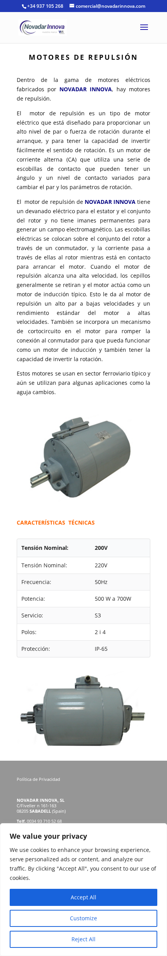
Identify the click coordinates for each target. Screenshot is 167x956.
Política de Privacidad (39, 779)
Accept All (83, 897)
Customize (83, 918)
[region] (83, 889)
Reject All (83, 939)
